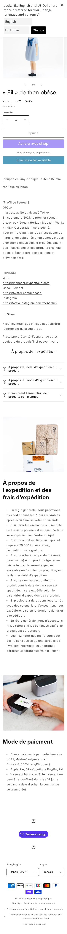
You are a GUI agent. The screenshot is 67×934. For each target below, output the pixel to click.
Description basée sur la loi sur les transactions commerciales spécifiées (35, 916)
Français (48, 871)
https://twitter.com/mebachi (22, 293)
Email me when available (34, 160)
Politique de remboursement (39, 903)
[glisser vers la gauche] (25, 85)
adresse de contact (35, 924)
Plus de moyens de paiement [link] (33, 152)
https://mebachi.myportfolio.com (26, 283)
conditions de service (52, 909)
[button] (33, 368)
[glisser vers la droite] (42, 85)
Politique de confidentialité (22, 909)
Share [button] (11, 314)
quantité (8, 112)
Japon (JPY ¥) (19, 871)
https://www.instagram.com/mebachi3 (30, 303)
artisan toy (31, 898)
